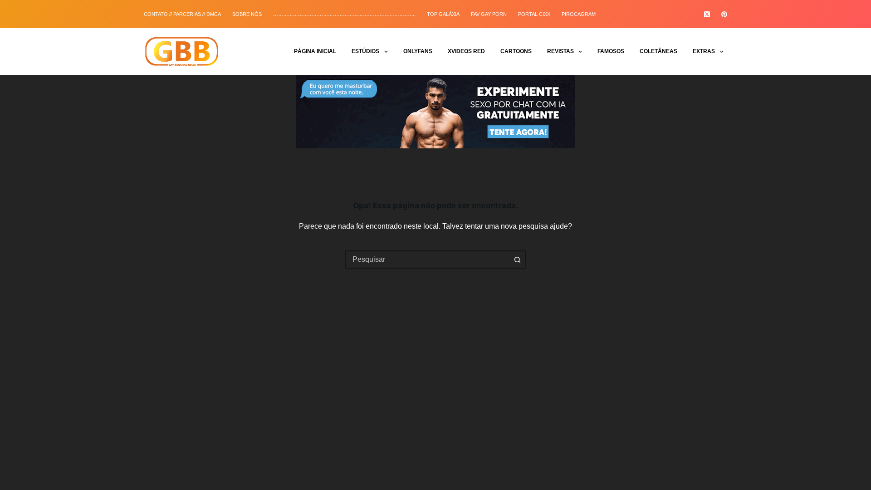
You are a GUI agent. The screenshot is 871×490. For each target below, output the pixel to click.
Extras (704, 51)
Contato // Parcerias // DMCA (182, 14)
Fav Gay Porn (489, 14)
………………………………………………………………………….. (344, 14)
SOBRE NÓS (247, 14)
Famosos (610, 51)
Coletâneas (658, 51)
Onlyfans (417, 51)
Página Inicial (315, 51)
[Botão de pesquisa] (517, 259)
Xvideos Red (466, 51)
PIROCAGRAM (579, 14)
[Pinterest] (724, 14)
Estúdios (365, 51)
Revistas (560, 51)
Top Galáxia (443, 14)
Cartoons (516, 51)
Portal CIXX (534, 14)
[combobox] (427, 259)
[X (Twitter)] (707, 14)
